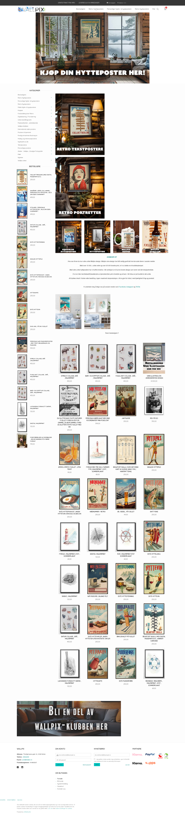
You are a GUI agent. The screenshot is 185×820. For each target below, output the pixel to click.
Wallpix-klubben (23, 126)
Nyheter (20, 157)
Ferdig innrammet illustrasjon (27, 135)
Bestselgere (22, 95)
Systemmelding (62, 784)
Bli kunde (60, 781)
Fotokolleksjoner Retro (26, 113)
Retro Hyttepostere (24, 98)
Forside (59, 779)
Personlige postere (24, 148)
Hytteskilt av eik (23, 142)
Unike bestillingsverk (25, 120)
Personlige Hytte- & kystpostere (29, 101)
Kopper (20, 110)
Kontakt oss (61, 789)
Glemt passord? (87, 765)
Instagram (129, 287)
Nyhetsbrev (11, 800)
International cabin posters (27, 129)
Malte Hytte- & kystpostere (27, 107)
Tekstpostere (22, 145)
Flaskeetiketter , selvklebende (28, 123)
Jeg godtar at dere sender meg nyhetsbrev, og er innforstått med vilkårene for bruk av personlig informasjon (111, 760)
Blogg (20, 800)
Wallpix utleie (22, 160)
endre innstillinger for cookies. (64, 808)
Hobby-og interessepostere (27, 139)
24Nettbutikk (27, 812)
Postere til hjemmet (24, 132)
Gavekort (60, 786)
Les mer (127, 765)
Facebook (122, 287)
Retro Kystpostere (24, 104)
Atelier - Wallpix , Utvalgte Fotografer (30, 151)
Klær (19, 154)
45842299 (26, 757)
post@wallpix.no (27, 760)
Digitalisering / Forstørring (27, 117)
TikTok (138, 287)
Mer (153, 9)
